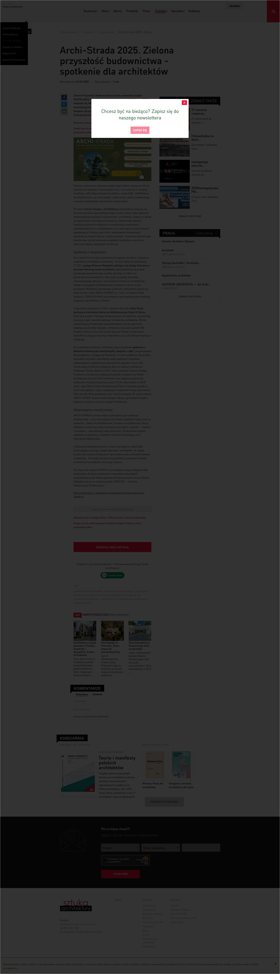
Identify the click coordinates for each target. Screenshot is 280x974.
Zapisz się (140, 130)
